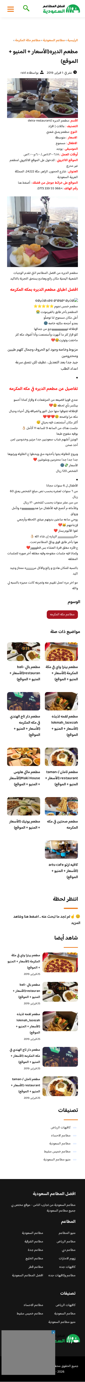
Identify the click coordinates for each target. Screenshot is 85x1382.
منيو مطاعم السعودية (57, 1160)
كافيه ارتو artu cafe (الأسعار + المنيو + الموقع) (63, 871)
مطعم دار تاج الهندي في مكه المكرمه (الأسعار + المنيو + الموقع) (25, 725)
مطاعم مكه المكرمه (62, 614)
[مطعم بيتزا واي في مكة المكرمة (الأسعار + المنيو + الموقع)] (60, 962)
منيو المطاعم (67, 1233)
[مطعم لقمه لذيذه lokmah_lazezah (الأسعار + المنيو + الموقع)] (60, 1021)
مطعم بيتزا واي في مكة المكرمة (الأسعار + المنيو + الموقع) (62, 673)
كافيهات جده (67, 1267)
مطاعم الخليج (34, 1258)
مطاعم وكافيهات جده (62, 1275)
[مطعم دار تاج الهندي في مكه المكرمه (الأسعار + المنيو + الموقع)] (60, 1057)
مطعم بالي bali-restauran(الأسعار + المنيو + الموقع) (24, 673)
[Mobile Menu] (11, 9)
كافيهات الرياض (61, 1128)
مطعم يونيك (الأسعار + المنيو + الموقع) (24, 825)
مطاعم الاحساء (61, 1136)
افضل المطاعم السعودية (27, 1275)
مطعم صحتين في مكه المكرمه (62, 825)
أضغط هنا (24, 183)
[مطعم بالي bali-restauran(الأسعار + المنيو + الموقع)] (60, 992)
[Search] (25, 8)
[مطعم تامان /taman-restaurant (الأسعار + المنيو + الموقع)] (60, 1086)
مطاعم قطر (36, 1267)
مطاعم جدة (35, 1250)
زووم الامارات (67, 1258)
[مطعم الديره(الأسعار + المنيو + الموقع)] (42, 98)
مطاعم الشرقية (34, 1241)
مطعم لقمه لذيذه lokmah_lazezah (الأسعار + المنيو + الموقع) (64, 725)
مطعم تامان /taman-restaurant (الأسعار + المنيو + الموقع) (61, 778)
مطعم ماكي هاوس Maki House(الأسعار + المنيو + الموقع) (24, 778)
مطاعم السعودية (60, 1144)
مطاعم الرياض (66, 1241)
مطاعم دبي (69, 1250)
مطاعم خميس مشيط (57, 1152)
